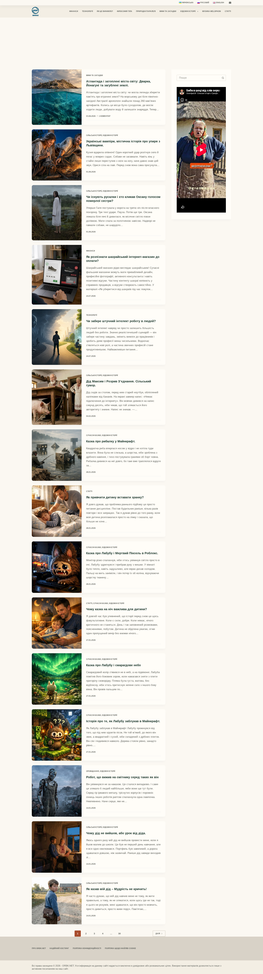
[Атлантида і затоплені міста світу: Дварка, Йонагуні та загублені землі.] (57, 97)
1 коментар (104, 116)
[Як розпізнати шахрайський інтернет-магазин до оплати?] (57, 275)
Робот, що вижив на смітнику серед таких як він (122, 777)
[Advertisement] (131, 40)
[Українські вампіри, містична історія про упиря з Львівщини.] (57, 155)
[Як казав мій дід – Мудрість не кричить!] (57, 900)
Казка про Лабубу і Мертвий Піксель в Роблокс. (122, 553)
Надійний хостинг (59, 948)
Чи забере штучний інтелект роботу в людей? (121, 321)
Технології (87, 11)
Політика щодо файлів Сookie (120, 948)
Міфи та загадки (168, 11)
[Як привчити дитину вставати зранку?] (57, 511)
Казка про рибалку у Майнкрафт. (110, 441)
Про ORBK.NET (39, 948)
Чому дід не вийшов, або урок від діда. (116, 833)
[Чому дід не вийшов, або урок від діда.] (57, 847)
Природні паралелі (146, 11)
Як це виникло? (105, 11)
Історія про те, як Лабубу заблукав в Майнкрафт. (123, 721)
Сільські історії (94, 135)
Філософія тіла (124, 11)
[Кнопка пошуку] (223, 78)
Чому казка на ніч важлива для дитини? (116, 609)
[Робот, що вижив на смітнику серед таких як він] (57, 791)
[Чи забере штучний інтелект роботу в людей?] (57, 337)
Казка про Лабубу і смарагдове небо (113, 665)
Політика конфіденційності (87, 948)
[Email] (230, 3)
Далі (158, 933)
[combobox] (198, 78)
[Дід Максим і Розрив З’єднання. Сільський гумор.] (57, 397)
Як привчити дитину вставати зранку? (115, 497)
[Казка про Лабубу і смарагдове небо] (57, 679)
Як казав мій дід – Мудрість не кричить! (116, 889)
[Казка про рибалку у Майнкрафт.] (57, 455)
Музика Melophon (211, 11)
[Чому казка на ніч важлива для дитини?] (57, 623)
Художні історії (187, 11)
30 (119, 933)
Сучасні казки (93, 435)
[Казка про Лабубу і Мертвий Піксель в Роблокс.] (57, 567)
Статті (228, 11)
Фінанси (73, 11)
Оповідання (92, 771)
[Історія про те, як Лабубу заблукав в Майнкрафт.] (57, 735)
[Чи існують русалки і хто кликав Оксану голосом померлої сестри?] (57, 212)
